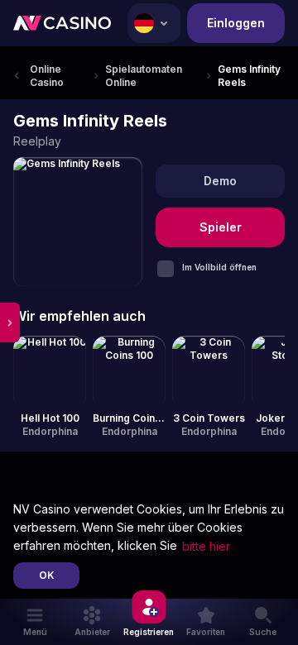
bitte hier (206, 546)
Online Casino (47, 75)
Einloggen (236, 23)
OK (47, 575)
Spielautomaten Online (143, 75)
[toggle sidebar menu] (10, 322)
